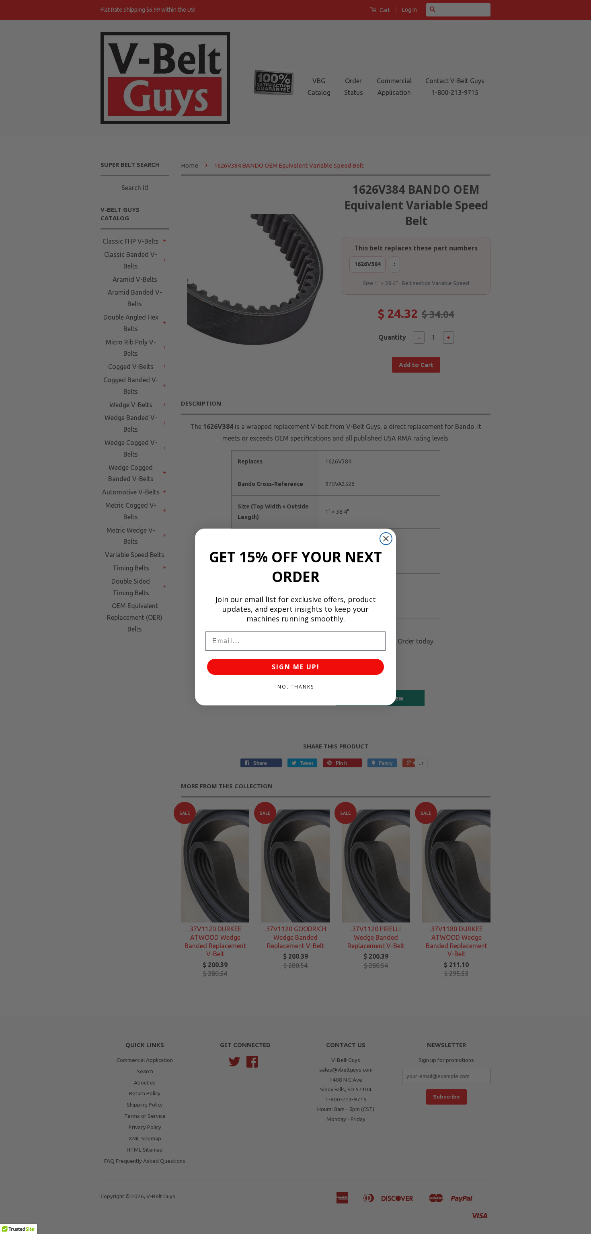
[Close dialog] (386, 539)
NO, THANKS (295, 686)
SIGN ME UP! (296, 666)
